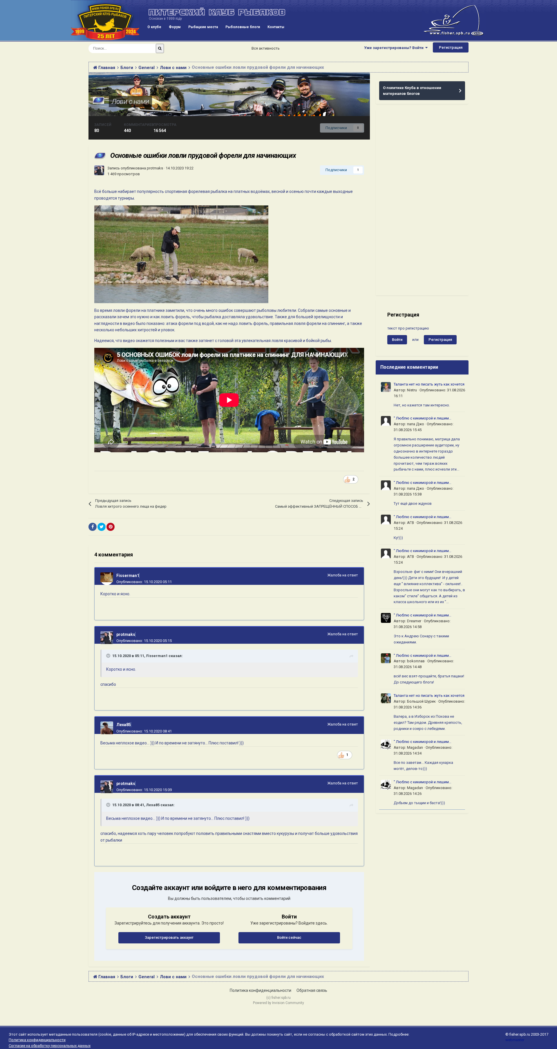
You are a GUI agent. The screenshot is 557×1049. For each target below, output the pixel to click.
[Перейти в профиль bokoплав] (386, 658)
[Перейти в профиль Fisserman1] (106, 578)
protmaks (155, 168)
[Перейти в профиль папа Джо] (386, 421)
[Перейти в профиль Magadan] (386, 744)
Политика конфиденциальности (260, 990)
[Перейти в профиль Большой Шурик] (386, 698)
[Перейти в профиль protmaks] (99, 170)
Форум (175, 27)
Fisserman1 (127, 575)
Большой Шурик (421, 701)
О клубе (154, 27)
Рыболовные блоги (242, 27)
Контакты (275, 27)
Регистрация (450, 47)
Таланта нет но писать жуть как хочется (429, 384)
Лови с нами (130, 101)
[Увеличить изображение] (347, 479)
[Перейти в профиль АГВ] (386, 519)
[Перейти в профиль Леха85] (106, 727)
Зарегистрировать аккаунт (169, 937)
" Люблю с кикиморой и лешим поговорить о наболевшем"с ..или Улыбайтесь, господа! (424, 418)
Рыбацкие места (203, 27)
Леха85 (123, 724)
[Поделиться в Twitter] (101, 527)
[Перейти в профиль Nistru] (386, 387)
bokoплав (416, 661)
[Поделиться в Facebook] (92, 527)
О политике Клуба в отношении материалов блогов (412, 91)
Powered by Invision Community (278, 1003)
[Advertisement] (422, 202)
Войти (397, 339)
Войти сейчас (289, 937)
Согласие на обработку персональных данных (50, 1045)
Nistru (412, 390)
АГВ (410, 522)
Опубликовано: (144, 582)
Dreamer (414, 621)
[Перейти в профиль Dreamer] (386, 618)
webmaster (514, 1040)
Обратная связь (311, 990)
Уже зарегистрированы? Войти (394, 48)
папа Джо (415, 424)
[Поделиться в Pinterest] (110, 527)
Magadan (415, 747)
